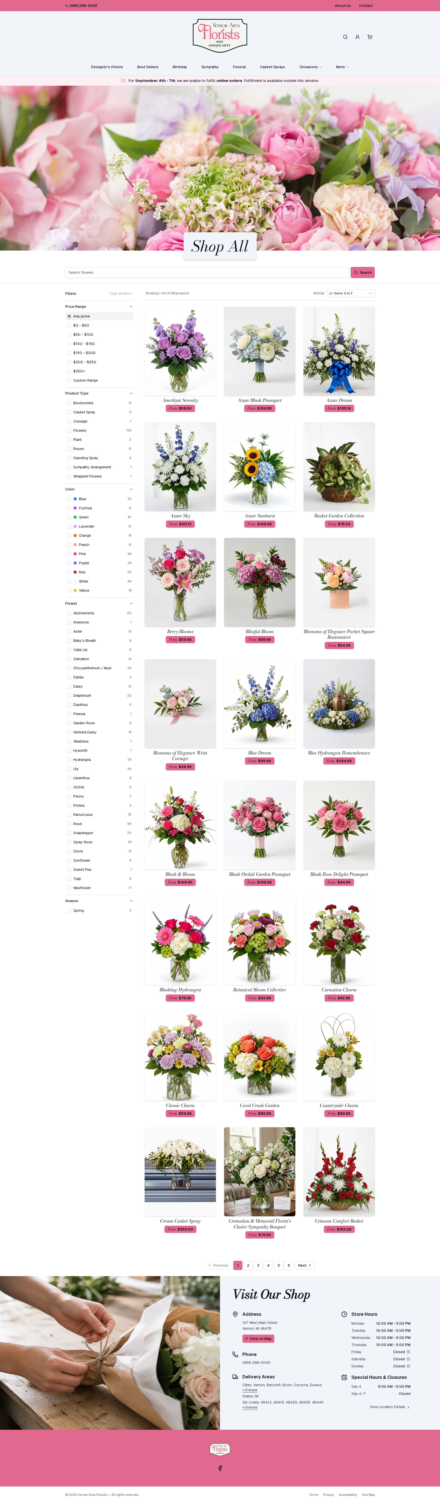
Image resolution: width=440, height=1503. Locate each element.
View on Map (261, 1338)
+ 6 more (249, 1390)
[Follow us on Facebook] (220, 1468)
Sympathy (210, 67)
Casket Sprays (272, 67)
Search (366, 272)
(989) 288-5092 (83, 5)
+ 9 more (249, 1407)
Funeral (239, 67)
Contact (366, 5)
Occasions (308, 67)
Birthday (180, 67)
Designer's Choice (107, 67)
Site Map (368, 1495)
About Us (343, 5)
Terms (313, 1495)
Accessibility (348, 1495)
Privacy (328, 1495)
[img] (408, 1352)
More (340, 67)
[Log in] (357, 37)
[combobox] (350, 293)
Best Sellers (147, 67)
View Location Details (387, 1407)
